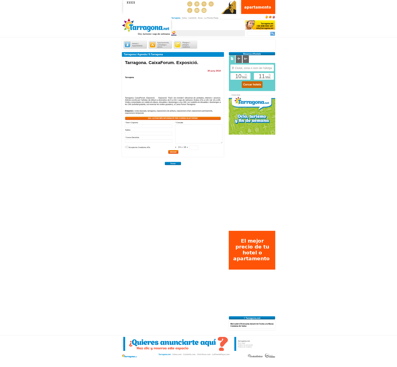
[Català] (270, 18)
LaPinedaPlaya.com (221, 354)
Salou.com (177, 354)
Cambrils (192, 18)
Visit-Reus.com (204, 354)
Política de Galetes (245, 347)
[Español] (266, 18)
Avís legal (241, 343)
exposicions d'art (184, 111)
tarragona (151, 111)
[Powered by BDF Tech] (270, 357)
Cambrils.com (189, 354)
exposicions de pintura (166, 111)
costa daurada (140, 111)
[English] (273, 18)
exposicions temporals (134, 113)
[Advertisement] (208, 25)
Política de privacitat (245, 345)
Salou (184, 18)
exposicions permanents (202, 111)
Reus (200, 18)
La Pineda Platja (211, 18)
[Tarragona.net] (146, 32)
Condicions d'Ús (144, 147)
